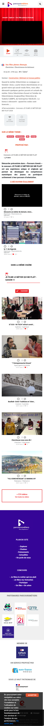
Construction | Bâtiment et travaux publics (24, 78)
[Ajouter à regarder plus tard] (6, 209)
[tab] (8, 51)
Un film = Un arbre (23, 585)
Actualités (23, 555)
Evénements (23, 552)
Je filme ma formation (23, 580)
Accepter (32, 695)
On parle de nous (23, 558)
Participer (23, 583)
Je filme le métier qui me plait (23, 577)
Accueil (4, 17)
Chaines (23, 549)
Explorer (11, 17)
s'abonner (24, 291)
